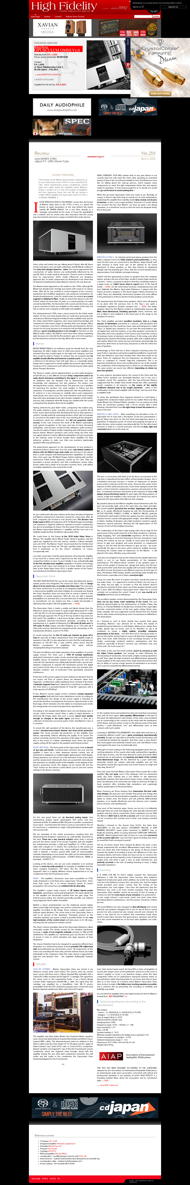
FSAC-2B (82, 1156)
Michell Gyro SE (54, 1146)
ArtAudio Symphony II (66, 1144)
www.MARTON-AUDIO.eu (49, 74)
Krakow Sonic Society (75, 17)
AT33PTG (52, 1151)
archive (47, 17)
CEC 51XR (53, 1141)
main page (35, 17)
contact (58, 17)
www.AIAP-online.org (109, 1085)
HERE (77, 604)
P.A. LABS (52, 54)
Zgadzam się (138, 7)
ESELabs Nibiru (61, 1154)
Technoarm (52, 1149)
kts (58, 1179)
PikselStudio (133, 1182)
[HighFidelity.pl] (96, 156)
